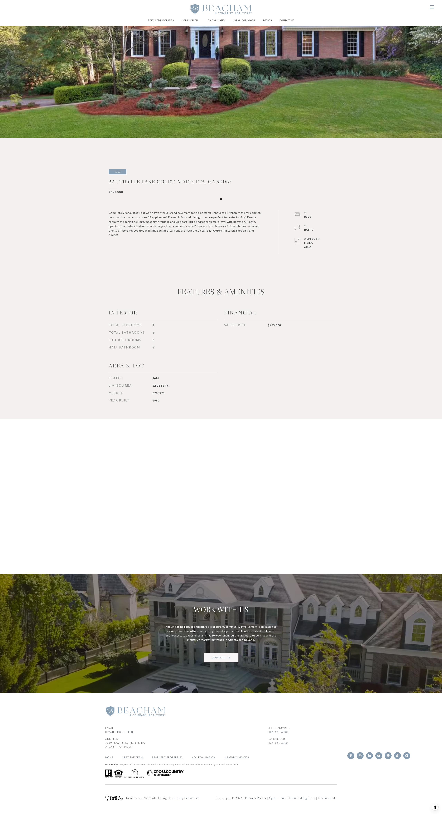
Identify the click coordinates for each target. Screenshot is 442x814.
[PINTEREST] (388, 755)
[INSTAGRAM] (360, 755)
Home (109, 757)
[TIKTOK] (397, 755)
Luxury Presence (186, 798)
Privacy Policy (255, 798)
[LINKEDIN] (369, 755)
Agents (267, 20)
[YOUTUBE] (378, 755)
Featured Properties (161, 20)
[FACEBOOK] (350, 755)
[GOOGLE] (406, 755)
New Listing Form (302, 798)
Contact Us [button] (221, 657)
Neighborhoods (244, 20)
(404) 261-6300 (278, 731)
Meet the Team (132, 757)
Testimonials (327, 798)
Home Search (190, 20)
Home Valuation (216, 20)
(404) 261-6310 (278, 742)
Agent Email (278, 798)
